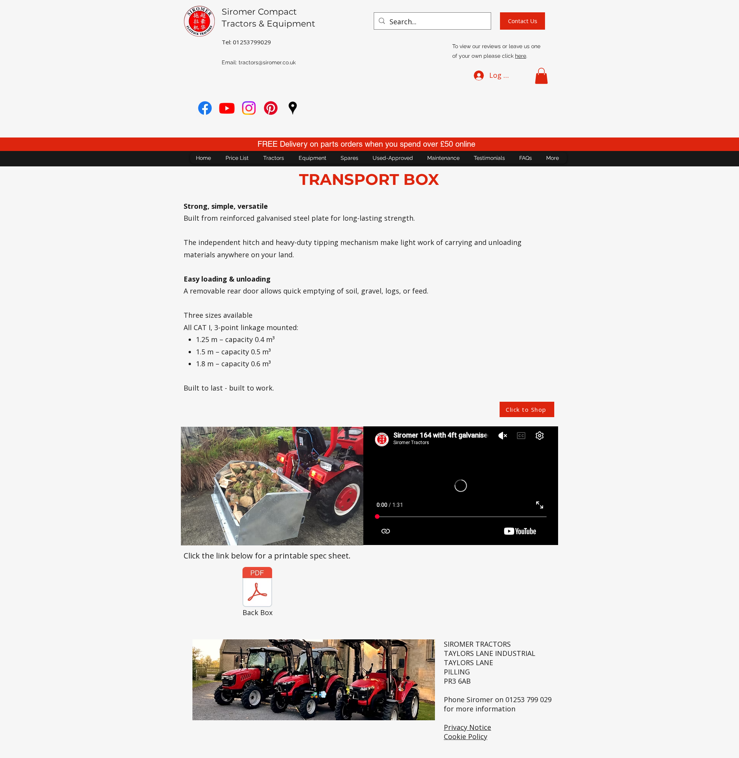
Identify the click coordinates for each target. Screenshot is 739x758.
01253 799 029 (528, 699)
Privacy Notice (467, 727)
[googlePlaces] (293, 108)
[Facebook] (205, 108)
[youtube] (227, 108)
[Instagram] (249, 108)
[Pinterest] (271, 108)
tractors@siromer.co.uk (267, 62)
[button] (541, 76)
